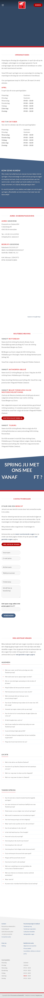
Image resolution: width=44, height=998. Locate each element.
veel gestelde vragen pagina (25, 654)
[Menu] (3, 5)
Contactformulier (6, 937)
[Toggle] (3, 670)
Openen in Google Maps (34, 317)
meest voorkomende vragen (25, 534)
